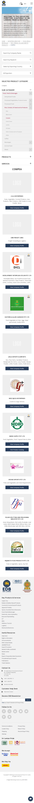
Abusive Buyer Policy (23, 731)
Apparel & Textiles (7, 607)
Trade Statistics (6, 663)
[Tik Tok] (9, 717)
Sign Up (28, 699)
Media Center (5, 651)
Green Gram (9, 121)
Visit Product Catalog (17, 450)
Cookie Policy (5, 729)
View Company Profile (17, 208)
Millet (7, 135)
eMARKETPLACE (6, 645)
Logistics (4, 625)
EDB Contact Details (7, 642)
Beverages (8, 142)
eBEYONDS (24, 779)
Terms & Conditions (7, 726)
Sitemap (4, 734)
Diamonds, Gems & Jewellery (9, 614)
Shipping (4, 731)
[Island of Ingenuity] (20, 743)
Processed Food (9, 104)
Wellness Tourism (7, 623)
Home (3, 41)
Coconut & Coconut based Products (11, 605)
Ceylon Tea (5, 601)
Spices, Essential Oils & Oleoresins (11, 610)
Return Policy (21, 729)
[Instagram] (21, 711)
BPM (3, 621)
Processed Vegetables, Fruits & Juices (16, 100)
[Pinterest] (4, 717)
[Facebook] (4, 711)
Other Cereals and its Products (14, 131)
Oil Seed (8, 128)
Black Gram (9, 114)
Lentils (7, 124)
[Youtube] (26, 711)
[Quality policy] (17, 582)
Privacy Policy (21, 726)
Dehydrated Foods (10, 96)
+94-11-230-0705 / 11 (9, 678)
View (3, 702)
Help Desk (4, 636)
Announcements (6, 640)
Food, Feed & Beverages (8, 612)
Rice (7, 111)
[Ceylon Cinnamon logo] (11, 743)
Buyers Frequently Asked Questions (11, 656)
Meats (6, 149)
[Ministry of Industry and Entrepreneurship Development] (27, 586)
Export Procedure (6, 647)
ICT (2, 619)
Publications (5, 660)
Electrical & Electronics (8, 628)
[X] (9, 711)
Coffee (6, 138)
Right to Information (7, 638)
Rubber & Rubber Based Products (11, 603)
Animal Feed (8, 146)
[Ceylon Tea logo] (4, 743)
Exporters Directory (14, 41)
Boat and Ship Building (8, 616)
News (3, 654)
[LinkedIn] (15, 711)
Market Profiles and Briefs (9, 649)
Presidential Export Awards (9, 658)
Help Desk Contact (8, 691)
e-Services (21, 3)
